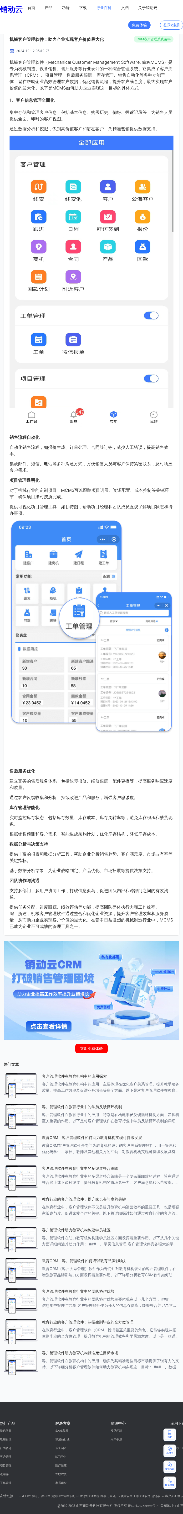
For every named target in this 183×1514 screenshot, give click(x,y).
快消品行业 (62, 1439)
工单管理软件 (141, 1496)
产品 (48, 8)
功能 (66, 8)
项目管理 (5, 1465)
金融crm (115, 1496)
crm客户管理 (169, 1496)
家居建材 (61, 1483)
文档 (125, 8)
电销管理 (5, 1439)
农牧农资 (61, 1474)
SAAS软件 (62, 1430)
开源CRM (44, 1496)
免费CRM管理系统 (63, 1496)
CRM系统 (31, 1496)
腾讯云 (104, 1496)
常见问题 (116, 1430)
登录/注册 (171, 25)
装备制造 (61, 1448)
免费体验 (139, 25)
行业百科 (104, 8)
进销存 (4, 1474)
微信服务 (5, 1430)
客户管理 (5, 1456)
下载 (83, 8)
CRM (21, 1496)
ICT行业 (60, 1456)
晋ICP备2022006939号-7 (143, 1506)
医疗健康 (61, 1465)
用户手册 (116, 1439)
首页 (31, 8)
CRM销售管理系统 (87, 1496)
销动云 (11, 9)
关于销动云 (147, 8)
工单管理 (5, 1483)
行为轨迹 (5, 1448)
